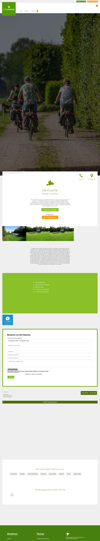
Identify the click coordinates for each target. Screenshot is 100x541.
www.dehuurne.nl (50, 217)
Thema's (33, 11)
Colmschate (14, 474)
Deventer (22, 474)
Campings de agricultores (43, 538)
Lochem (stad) (52, 474)
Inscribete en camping (81, 1)
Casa (20, 11)
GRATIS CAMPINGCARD (92, 1)
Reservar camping (50, 210)
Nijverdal (61, 474)
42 (12, 495)
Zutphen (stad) (77, 474)
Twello (68, 474)
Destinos (26, 11)
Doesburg (43, 474)
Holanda (9, 538)
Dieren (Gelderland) (32, 474)
